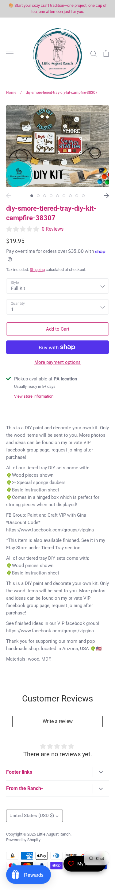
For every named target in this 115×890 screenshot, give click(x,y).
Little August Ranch (54, 834)
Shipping (37, 269)
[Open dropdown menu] (101, 772)
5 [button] (57, 195)
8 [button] (76, 195)
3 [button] (44, 195)
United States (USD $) (32, 815)
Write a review (58, 721)
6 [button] (64, 195)
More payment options (57, 362)
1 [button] (31, 195)
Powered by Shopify (23, 839)
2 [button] (38, 195)
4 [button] (51, 195)
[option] (57, 146)
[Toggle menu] (10, 53)
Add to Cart (57, 329)
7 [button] (70, 195)
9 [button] (83, 195)
